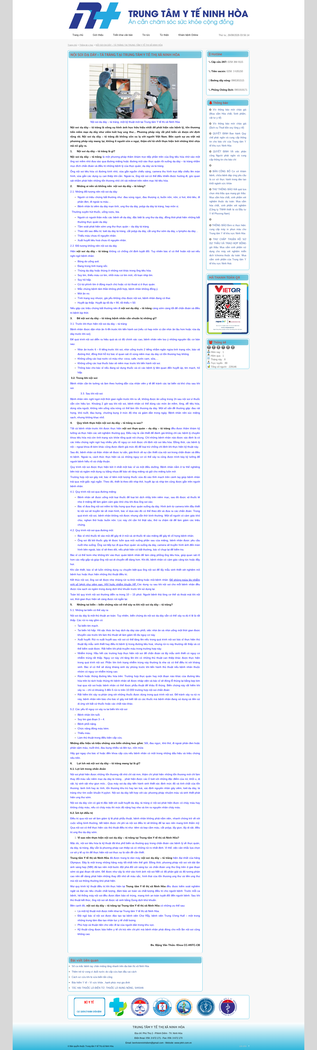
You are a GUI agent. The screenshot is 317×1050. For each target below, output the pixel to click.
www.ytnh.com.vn (183, 1043)
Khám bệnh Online (188, 35)
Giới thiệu (98, 35)
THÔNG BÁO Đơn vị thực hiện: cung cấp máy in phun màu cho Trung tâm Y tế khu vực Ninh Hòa (227, 229)
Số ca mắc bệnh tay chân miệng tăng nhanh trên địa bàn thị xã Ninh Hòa (110, 966)
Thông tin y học (86, 45)
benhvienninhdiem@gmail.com (147, 1043)
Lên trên (243, 1046)
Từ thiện (164, 35)
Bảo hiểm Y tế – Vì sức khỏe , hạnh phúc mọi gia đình (101, 982)
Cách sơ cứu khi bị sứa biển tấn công (92, 977)
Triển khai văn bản (123, 35)
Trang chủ (77, 35)
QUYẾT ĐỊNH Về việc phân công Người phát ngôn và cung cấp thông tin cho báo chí (227, 155)
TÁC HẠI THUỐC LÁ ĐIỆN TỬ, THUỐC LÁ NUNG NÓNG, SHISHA (108, 987)
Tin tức (146, 35)
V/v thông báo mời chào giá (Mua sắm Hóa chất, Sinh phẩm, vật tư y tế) (227, 113)
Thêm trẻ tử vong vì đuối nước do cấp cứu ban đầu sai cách (104, 971)
